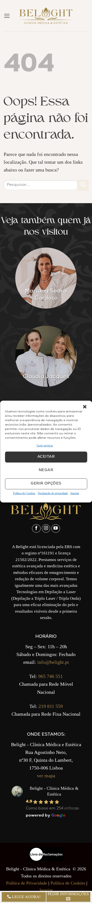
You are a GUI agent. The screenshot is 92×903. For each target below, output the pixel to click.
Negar (46, 470)
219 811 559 (51, 706)
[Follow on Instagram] (46, 528)
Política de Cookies (24, 493)
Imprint (74, 493)
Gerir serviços (45, 445)
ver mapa (46, 775)
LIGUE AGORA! (25, 897)
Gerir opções (46, 484)
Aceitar (46, 457)
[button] (84, 406)
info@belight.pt (53, 662)
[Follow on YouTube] (55, 528)
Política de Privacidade (26, 883)
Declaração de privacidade (53, 493)
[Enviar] (83, 185)
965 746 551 (50, 676)
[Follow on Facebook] (36, 528)
